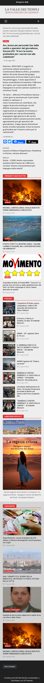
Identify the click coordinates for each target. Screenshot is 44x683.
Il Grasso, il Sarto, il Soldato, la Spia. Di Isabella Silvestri (9, 322)
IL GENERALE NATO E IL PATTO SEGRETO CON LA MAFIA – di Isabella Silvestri (9, 350)
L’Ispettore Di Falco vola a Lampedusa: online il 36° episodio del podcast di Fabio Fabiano (9, 308)
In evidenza (8, 571)
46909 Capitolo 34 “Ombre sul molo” (9, 364)
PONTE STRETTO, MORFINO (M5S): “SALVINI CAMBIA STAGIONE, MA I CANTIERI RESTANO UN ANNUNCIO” (22, 228)
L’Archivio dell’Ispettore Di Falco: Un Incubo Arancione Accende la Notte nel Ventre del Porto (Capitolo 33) (9, 392)
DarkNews (15, 680)
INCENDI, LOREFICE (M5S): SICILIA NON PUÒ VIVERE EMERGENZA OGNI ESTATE (22, 192)
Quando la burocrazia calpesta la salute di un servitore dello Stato (22, 599)
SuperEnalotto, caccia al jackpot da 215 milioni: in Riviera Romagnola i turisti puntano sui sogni (22, 522)
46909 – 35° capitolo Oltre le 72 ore (9, 336)
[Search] (38, 21)
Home (5, 28)
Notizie (7, 610)
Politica (5, 41)
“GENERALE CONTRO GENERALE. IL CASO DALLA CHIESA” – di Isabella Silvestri (9, 406)
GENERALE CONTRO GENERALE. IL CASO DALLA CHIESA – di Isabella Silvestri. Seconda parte (9, 378)
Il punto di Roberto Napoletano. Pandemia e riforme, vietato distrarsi (22, 151)
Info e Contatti (10, 667)
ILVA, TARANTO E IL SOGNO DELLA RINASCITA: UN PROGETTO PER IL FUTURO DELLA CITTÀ (22, 561)
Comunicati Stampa (11, 532)
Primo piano (15, 610)
